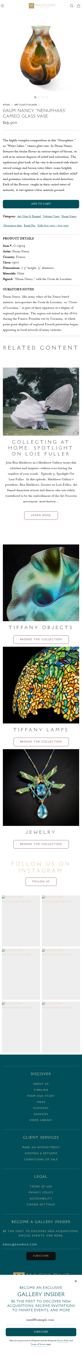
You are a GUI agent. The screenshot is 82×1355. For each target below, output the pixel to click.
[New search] (71, 5)
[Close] (75, 1281)
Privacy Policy (63, 1341)
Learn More (41, 515)
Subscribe (41, 1256)
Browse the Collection (41, 639)
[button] (35, 97)
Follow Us (41, 882)
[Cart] (78, 5)
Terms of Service (38, 1344)
